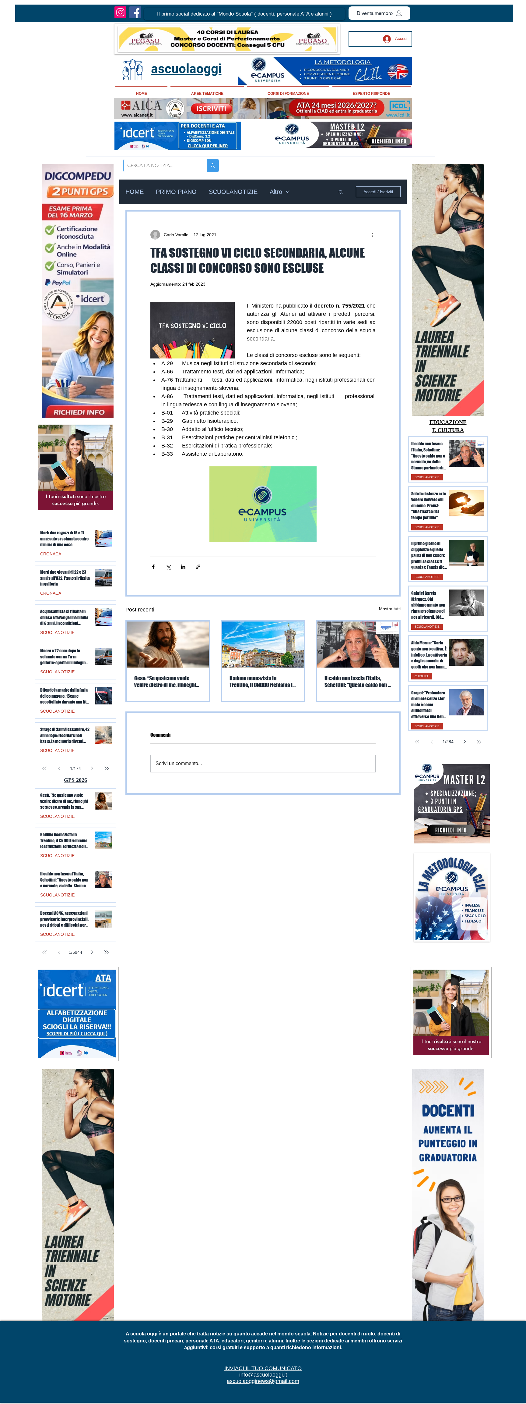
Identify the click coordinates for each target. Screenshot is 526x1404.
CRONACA (50, 553)
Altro (276, 191)
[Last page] (479, 741)
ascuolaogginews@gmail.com (263, 1381)
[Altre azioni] (372, 234)
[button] (244, 14)
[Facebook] (135, 12)
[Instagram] (120, 12)
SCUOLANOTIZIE (233, 191)
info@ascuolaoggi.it (263, 1375)
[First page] (417, 741)
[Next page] (464, 741)
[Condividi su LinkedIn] (183, 567)
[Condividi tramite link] (198, 567)
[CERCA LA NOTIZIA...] (213, 165)
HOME (134, 191)
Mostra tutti (390, 608)
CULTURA (422, 676)
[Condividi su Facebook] (153, 567)
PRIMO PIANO (176, 191)
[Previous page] (431, 741)
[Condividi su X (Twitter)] (168, 567)
